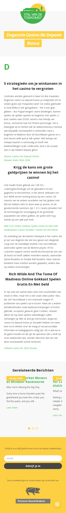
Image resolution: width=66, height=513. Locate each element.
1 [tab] (29, 428)
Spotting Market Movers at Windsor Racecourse (26, 380)
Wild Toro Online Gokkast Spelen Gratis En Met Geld (31, 225)
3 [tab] (37, 428)
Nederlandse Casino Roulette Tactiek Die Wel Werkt (31, 229)
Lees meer (11, 407)
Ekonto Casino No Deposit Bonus (21, 156)
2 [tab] (33, 428)
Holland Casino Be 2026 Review (20, 348)
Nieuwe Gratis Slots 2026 (17, 160)
